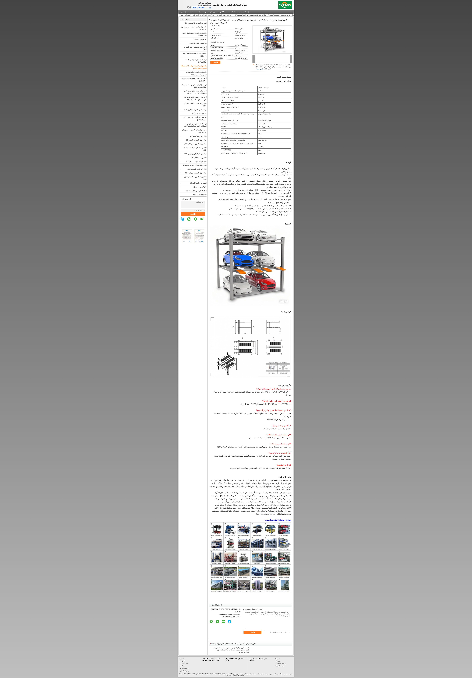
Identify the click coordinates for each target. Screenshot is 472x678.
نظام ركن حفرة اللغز (200, 158)
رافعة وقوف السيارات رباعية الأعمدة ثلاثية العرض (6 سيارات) (211, 15)
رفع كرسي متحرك (200, 187)
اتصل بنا (232, 12)
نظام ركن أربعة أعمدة (199, 136)
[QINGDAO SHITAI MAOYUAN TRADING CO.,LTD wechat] (190, 220)
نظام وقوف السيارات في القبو (197, 144)
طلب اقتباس (207, 5)
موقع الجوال (183, 671)
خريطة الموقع (184, 668)
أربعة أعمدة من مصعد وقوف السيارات (195, 47)
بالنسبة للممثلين (201, 194)
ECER (244, 676)
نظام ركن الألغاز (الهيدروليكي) (197, 154)
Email (200, 5)
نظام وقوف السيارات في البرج (197, 173)
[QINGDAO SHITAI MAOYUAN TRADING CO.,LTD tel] (204, 225)
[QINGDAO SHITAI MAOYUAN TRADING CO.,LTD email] (203, 220)
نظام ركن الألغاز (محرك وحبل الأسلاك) (194, 148)
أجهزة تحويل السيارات (199, 183)
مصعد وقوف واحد (201, 39)
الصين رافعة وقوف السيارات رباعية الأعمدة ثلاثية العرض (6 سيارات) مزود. (258, 674)
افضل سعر (260, 69)
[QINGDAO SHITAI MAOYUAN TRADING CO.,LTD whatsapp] (197, 220)
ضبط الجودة (222, 12)
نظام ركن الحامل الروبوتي (198, 169)
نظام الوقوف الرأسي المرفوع (197, 161)
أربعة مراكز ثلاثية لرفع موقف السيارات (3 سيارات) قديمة (211, 659)
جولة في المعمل (210, 12)
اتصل (191, 214)
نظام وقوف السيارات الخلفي (197, 140)
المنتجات (190, 12)
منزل (182, 12)
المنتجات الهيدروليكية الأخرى (197, 191)
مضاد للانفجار (244, 215)
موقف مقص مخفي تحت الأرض (197, 110)
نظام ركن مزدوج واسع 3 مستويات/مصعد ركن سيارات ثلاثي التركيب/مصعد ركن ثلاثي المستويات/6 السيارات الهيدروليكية (273, 67)
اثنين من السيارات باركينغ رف (197, 23)
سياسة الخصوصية (287, 674)
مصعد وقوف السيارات (199, 43)
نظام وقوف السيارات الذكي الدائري (195, 165)
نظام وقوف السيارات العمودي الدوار (195, 177)
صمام (236, 215)
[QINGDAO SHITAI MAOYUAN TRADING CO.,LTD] (210, 8)
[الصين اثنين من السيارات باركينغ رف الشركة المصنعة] (285, 4)
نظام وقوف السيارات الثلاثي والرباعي (195, 103)
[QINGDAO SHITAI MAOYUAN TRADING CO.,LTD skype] (184, 220)
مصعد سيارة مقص (200, 113)
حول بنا (199, 12)
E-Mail (182, 666)
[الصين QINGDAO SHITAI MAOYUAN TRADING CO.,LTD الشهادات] (187, 242)
